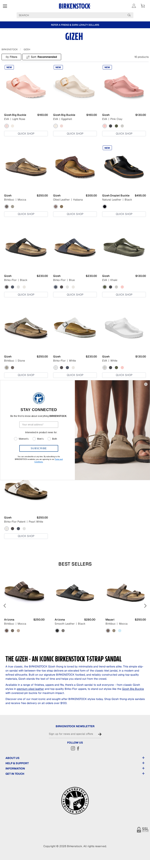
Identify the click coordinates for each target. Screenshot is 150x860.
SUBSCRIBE (39, 448)
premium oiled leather (30, 689)
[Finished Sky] (119, 631)
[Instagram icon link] (73, 748)
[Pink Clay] (104, 126)
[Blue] (12, 287)
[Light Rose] (6, 126)
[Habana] (55, 207)
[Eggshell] (12, 126)
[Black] (110, 126)
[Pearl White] (24, 287)
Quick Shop (26, 133)
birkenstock (10, 49)
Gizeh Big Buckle (15, 115)
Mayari (109, 619)
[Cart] (143, 6)
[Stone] (12, 207)
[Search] (129, 15)
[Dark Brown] (63, 631)
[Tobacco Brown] (61, 207)
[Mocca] (6, 207)
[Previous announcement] (4, 25)
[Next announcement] (146, 25)
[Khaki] (116, 126)
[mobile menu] (5, 6)
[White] (122, 126)
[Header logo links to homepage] (75, 6)
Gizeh (27, 49)
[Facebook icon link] (78, 748)
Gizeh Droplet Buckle (115, 195)
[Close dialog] (145, 384)
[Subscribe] (99, 734)
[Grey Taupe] (18, 631)
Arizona (9, 619)
